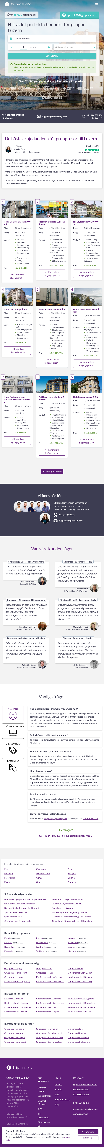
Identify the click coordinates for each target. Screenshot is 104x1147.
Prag (6, 869)
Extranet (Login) (42, 1089)
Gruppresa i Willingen (14, 1037)
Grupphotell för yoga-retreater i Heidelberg (72, 921)
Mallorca (72, 951)
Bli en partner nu (44, 1124)
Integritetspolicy (62, 1099)
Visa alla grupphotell (52, 471)
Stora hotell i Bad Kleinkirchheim (19, 903)
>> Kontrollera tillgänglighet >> (17, 276)
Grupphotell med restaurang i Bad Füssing (71, 916)
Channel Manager (42, 1102)
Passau (39, 938)
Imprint (58, 1089)
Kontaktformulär (81, 1094)
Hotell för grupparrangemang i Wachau (70, 912)
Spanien (71, 946)
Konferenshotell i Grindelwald (50, 981)
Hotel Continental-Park (15, 221)
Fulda (7, 882)
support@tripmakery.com (54, 116)
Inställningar (88, 1138)
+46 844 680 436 (94, 115)
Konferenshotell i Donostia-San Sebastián (82, 1003)
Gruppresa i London (13, 977)
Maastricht (9, 877)
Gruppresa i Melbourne (79, 1041)
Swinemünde (42, 942)
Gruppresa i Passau (77, 1033)
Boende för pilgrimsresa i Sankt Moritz (22, 908)
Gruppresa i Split (75, 1028)
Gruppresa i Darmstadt (15, 1041)
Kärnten (8, 942)
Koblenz (72, 938)
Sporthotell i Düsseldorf (63, 908)
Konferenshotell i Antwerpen (17, 1007)
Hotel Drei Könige (12, 309)
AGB (40, 1109)
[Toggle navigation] (96, 4)
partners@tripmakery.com (85, 1109)
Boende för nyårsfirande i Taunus (67, 903)
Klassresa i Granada (13, 998)
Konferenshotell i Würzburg (49, 977)
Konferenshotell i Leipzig (47, 1011)
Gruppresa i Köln (44, 968)
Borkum (71, 877)
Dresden (72, 882)
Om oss (58, 1084)
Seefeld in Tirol (43, 873)
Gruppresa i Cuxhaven (78, 1037)
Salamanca (73, 942)
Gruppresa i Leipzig (13, 968)
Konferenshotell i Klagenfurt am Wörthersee (82, 998)
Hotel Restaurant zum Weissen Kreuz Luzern (15, 398)
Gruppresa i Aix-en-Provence (49, 1037)
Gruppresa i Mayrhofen (47, 1028)
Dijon (70, 869)
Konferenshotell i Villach (79, 1011)
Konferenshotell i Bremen (80, 977)
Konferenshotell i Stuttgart (16, 1003)
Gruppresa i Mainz (44, 972)
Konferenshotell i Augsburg (17, 981)
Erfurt (7, 938)
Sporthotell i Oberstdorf (15, 912)
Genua (39, 877)
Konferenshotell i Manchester (82, 1007)
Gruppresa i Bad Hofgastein (49, 1041)
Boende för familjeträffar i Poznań (67, 899)
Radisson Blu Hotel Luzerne (52, 221)
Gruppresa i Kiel (75, 968)
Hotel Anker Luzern (82, 397)
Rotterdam (9, 946)
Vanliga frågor (44, 1095)
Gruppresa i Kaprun (13, 1033)
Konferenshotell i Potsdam (48, 998)
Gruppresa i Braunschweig (80, 981)
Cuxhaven (41, 869)
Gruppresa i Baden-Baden (80, 972)
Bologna (72, 873)
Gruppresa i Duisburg (14, 1028)
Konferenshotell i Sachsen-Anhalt (50, 1003)
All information (43, 1116)
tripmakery (78, 81)
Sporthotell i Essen (13, 916)
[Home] (18, 4)
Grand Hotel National (83, 309)
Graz (38, 882)
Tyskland (40, 951)
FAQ (57, 1104)
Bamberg (8, 873)
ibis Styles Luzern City (84, 221)
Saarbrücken (42, 946)
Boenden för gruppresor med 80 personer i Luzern (26, 899)
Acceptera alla (88, 1132)
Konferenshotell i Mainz (15, 1011)
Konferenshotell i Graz (46, 1007)
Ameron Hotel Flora (48, 309)
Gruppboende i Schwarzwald (17, 921)
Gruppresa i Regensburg (15, 972)
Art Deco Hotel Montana (50, 397)
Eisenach (8, 951)
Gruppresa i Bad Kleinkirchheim (50, 1033)
